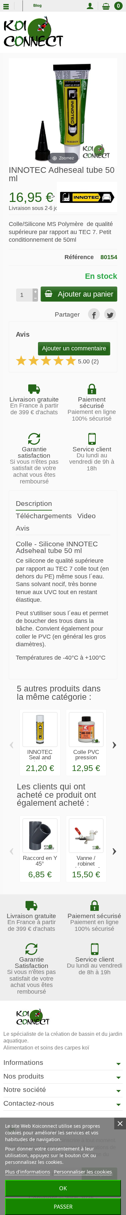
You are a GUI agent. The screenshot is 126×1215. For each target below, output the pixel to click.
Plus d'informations (27, 1171)
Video (86, 516)
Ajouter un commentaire (74, 348)
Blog (37, 5)
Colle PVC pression (86, 755)
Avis (23, 528)
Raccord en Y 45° (40, 861)
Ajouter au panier (85, 294)
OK (63, 1188)
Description (34, 503)
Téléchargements (44, 516)
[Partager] (94, 314)
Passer (63, 1206)
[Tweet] (110, 314)
